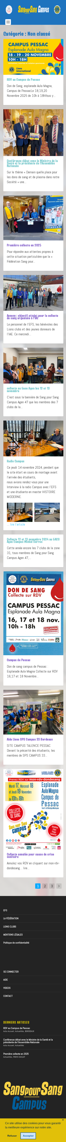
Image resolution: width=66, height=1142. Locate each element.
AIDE (5, 979)
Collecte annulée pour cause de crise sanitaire (30, 855)
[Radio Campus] (33, 438)
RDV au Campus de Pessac (23, 79)
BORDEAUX (29, 1031)
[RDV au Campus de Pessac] (33, 57)
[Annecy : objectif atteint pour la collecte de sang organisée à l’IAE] (33, 293)
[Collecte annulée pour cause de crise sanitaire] (33, 809)
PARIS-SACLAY (19, 1057)
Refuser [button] (12, 1135)
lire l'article (17, 524)
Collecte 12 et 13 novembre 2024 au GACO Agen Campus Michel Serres (33, 540)
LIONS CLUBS (9, 926)
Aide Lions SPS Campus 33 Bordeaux (30, 739)
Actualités (19, 1031)
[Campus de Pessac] (33, 613)
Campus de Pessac (18, 660)
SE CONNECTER (11, 971)
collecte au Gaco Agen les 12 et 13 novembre (28, 389)
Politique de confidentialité (16, 942)
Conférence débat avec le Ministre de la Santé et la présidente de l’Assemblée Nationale (32, 163)
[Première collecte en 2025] (33, 218)
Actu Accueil (8, 1031)
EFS (5, 910)
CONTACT (8, 996)
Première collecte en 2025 (24, 245)
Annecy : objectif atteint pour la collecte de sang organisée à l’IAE (32, 317)
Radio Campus (15, 461)
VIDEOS (7, 987)
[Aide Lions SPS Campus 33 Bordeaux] (33, 712)
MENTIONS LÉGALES (13, 934)
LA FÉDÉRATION (10, 918)
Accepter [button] (28, 1135)
